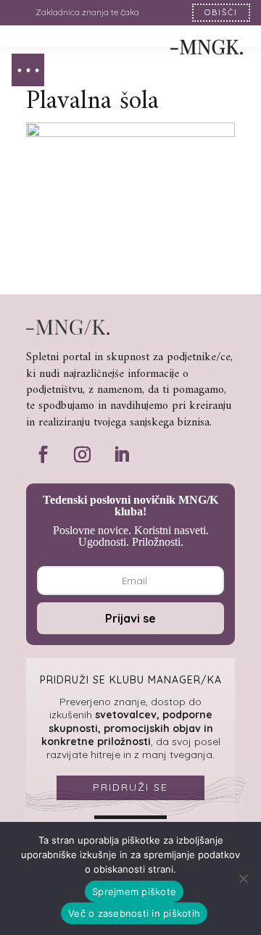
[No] (243, 878)
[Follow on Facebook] (42, 454)
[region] (130, 12)
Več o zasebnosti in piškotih (134, 913)
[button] (28, 70)
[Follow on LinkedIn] (121, 454)
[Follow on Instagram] (82, 454)
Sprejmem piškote (134, 891)
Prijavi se (130, 618)
